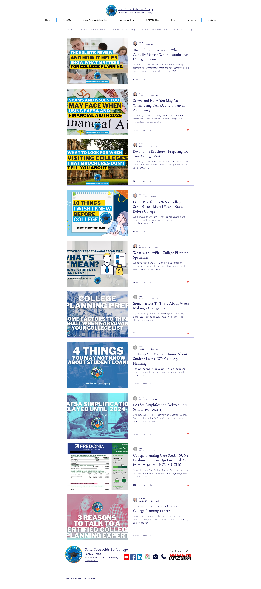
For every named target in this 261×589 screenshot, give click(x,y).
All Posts (71, 29)
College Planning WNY (93, 29)
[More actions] (189, 43)
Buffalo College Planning (155, 29)
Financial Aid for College (123, 29)
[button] (66, 20)
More (175, 29)
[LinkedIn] (139, 557)
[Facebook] (133, 557)
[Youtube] (126, 557)
